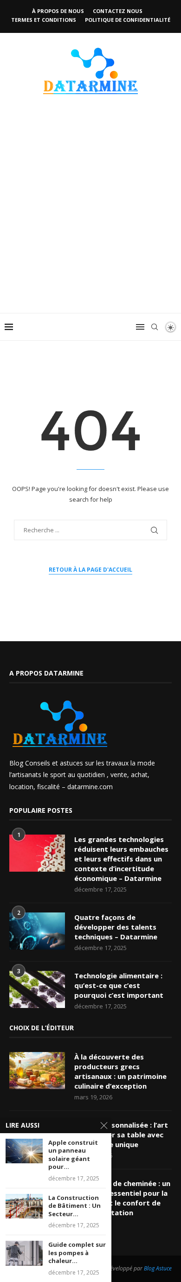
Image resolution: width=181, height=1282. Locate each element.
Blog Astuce (158, 1268)
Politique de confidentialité (127, 19)
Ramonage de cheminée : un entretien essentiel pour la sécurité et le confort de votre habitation (122, 1198)
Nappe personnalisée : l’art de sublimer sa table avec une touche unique (121, 1134)
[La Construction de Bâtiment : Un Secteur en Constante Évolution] (24, 1206)
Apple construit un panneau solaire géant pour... (73, 1155)
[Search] (154, 326)
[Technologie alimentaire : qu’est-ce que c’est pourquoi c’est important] (37, 989)
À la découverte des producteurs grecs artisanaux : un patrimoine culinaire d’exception (120, 1071)
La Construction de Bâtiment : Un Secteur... (74, 1206)
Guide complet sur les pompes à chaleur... (77, 1253)
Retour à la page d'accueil (90, 570)
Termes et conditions (43, 19)
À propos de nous (58, 10)
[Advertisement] (90, 218)
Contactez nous (117, 10)
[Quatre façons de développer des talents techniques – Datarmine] (37, 931)
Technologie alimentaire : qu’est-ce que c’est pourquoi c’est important (118, 985)
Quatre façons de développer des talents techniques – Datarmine (115, 926)
